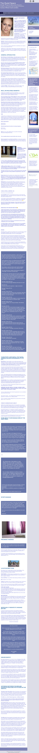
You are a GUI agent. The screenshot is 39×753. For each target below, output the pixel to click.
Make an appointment (6, 399)
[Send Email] (30, 1)
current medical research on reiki (15, 491)
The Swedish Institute (13, 659)
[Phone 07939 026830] (33, 1)
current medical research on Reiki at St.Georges (33, 185)
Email (2, 454)
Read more (4, 513)
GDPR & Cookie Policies (11, 752)
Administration (17, 752)
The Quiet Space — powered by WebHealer (15, 751)
